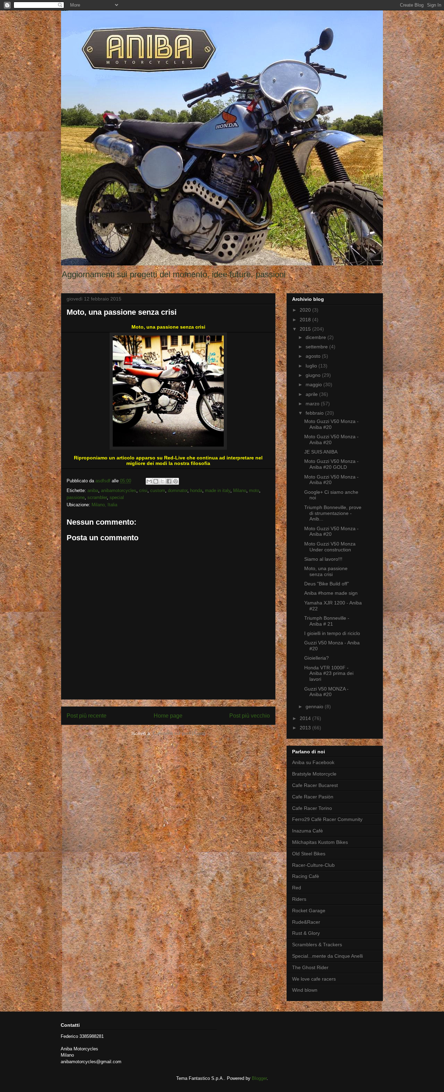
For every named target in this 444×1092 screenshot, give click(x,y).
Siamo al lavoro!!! (323, 559)
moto (254, 490)
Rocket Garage (308, 910)
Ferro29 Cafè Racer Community (327, 819)
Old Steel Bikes (308, 853)
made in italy (217, 490)
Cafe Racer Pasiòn (312, 796)
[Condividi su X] (162, 481)
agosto (314, 356)
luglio (312, 366)
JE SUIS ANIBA (321, 452)
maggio (314, 384)
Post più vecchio (249, 716)
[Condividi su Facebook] (168, 481)
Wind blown (304, 990)
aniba (92, 490)
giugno (314, 375)
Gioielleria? (316, 658)
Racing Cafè (305, 876)
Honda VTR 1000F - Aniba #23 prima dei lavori (328, 673)
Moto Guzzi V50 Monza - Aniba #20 (331, 424)
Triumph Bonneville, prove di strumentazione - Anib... (332, 513)
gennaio (315, 706)
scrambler (97, 497)
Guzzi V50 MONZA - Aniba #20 (326, 691)
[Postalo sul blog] (155, 481)
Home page (168, 716)
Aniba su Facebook (313, 762)
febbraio (315, 413)
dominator (177, 490)
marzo (313, 403)
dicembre (316, 337)
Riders (299, 899)
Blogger (259, 1078)
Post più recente (86, 716)
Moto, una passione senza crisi (326, 571)
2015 (306, 329)
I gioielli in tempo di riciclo (332, 633)
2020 (306, 310)
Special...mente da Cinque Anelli (327, 956)
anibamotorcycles (118, 490)
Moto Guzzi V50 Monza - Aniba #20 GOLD (331, 464)
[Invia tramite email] (149, 481)
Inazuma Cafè (307, 830)
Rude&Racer (306, 922)
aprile (312, 394)
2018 (306, 319)
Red (296, 887)
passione (76, 497)
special (117, 497)
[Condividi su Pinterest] (175, 481)
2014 (306, 718)
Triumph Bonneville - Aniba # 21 (326, 621)
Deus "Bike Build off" (326, 583)
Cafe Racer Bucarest (315, 785)
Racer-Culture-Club (313, 865)
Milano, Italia (104, 504)
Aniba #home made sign (331, 593)
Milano (239, 490)
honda (196, 490)
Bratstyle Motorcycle (314, 774)
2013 (306, 727)
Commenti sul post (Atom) (179, 733)
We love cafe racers (314, 979)
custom (157, 490)
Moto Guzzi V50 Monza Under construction (330, 546)
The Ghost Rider (310, 967)
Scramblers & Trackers (317, 944)
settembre (317, 346)
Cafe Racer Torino (312, 808)
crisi (143, 490)
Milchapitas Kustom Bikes (320, 842)
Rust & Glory (306, 933)
